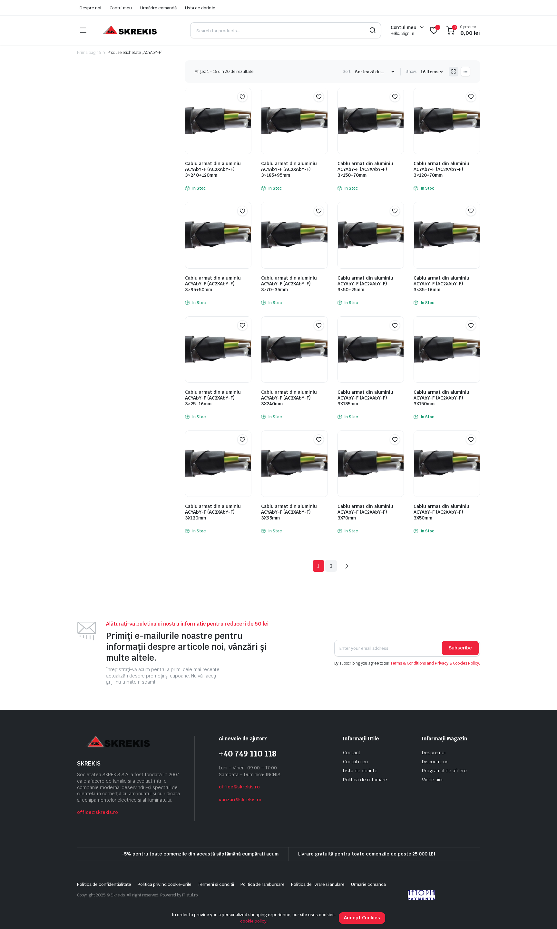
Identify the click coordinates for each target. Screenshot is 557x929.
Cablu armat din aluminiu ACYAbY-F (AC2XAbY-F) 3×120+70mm (441, 169)
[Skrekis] (129, 30)
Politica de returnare (365, 780)
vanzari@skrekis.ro (240, 800)
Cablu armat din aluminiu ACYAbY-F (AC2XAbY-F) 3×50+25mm (365, 283)
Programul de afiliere (444, 771)
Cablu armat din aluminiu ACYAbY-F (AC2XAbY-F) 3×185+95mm (289, 169)
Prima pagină (89, 52)
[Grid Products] (453, 71)
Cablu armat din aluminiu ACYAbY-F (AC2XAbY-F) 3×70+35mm (289, 283)
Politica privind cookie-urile (164, 884)
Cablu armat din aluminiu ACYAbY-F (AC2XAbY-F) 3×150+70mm (365, 169)
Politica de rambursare (262, 884)
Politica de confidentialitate (104, 884)
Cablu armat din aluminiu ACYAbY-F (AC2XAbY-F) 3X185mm (365, 398)
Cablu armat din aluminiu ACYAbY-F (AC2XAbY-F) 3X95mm (289, 512)
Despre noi (90, 8)
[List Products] (465, 71)
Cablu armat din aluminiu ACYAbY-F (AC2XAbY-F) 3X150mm (441, 398)
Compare (245, 109)
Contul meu (121, 8)
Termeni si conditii (216, 884)
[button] (242, 97)
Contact (351, 753)
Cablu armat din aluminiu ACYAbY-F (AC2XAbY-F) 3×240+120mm (213, 169)
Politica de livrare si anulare (318, 884)
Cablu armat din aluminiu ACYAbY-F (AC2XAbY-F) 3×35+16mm (441, 283)
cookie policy (253, 921)
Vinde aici (432, 780)
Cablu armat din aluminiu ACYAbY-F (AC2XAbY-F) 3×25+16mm (213, 398)
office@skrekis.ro (97, 812)
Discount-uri (435, 762)
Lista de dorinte (200, 8)
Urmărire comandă (158, 8)
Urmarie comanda (368, 884)
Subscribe (460, 648)
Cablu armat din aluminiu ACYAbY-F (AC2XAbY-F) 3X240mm (289, 398)
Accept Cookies (362, 918)
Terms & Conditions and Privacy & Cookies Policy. (435, 663)
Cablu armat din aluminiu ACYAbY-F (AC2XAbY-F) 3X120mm (213, 512)
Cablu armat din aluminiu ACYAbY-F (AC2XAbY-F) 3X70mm (365, 512)
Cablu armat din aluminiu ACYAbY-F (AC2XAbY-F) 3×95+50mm (213, 283)
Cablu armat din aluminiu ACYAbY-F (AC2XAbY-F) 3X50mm (441, 512)
